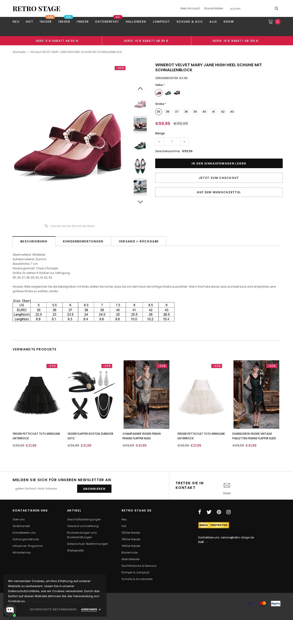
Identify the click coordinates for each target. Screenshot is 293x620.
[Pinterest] (219, 511)
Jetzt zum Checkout (219, 178)
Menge (160, 133)
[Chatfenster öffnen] (10, 610)
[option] (57, 40)
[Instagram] (228, 511)
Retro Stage (36, 8)
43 (232, 112)
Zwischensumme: (167, 151)
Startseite (19, 52)
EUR (201, 542)
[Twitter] (209, 511)
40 (204, 112)
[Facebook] (199, 511)
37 (177, 112)
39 (195, 112)
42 (223, 112)
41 (213, 112)
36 (167, 112)
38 (186, 112)
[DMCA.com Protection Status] (213, 525)
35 (158, 112)
